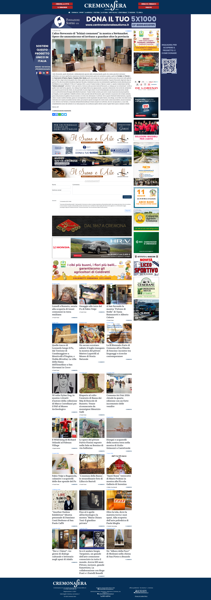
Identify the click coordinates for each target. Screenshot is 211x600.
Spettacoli (113, 12)
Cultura (97, 12)
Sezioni (132, 12)
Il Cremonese (62, 7)
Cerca (140, 12)
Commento (76, 185)
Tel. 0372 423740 (141, 590)
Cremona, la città (62, 4)
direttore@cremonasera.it (106, 589)
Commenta (127, 197)
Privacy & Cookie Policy (141, 596)
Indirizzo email (56, 190)
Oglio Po (149, 7)
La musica (88, 12)
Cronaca (75, 12)
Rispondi (128, 210)
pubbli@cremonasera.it (141, 592)
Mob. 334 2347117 (141, 591)
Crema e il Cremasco (148, 4)
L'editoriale (122, 12)
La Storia (104, 12)
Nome (54, 185)
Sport (81, 12)
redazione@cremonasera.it (106, 594)
